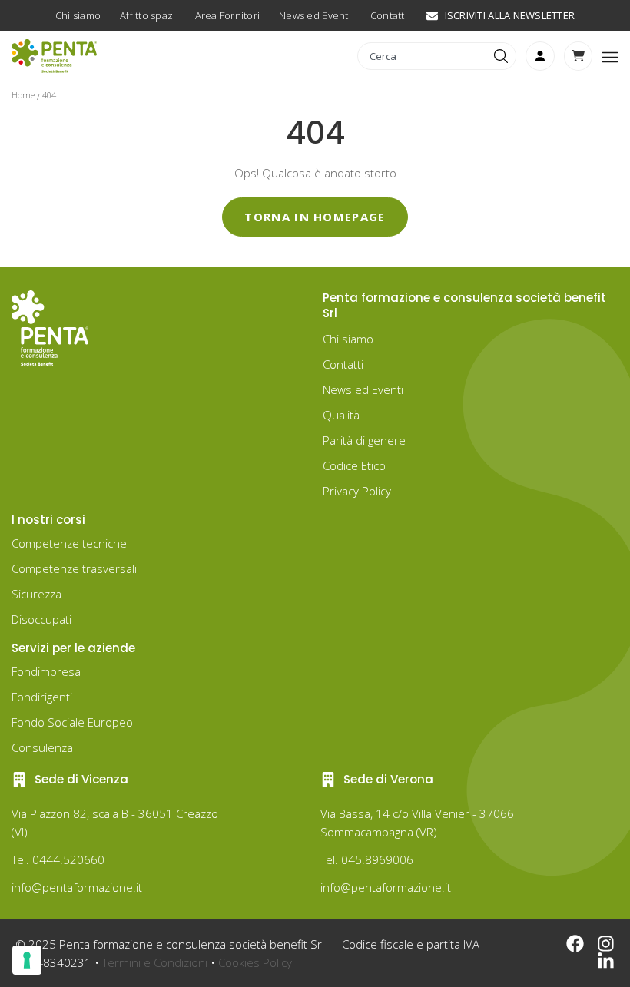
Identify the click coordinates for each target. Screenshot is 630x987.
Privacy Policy (357, 490)
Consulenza (42, 747)
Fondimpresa (46, 671)
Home (23, 95)
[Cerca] (503, 56)
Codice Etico (354, 465)
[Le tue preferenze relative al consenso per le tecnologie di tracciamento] (26, 960)
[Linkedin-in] (606, 961)
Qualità (341, 414)
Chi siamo (348, 338)
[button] (610, 56)
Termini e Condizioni (154, 962)
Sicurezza (36, 593)
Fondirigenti (42, 696)
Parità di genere (364, 440)
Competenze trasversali (74, 568)
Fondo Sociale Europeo (72, 722)
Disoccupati (41, 619)
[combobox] (424, 56)
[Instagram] (606, 943)
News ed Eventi (363, 389)
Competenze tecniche (69, 543)
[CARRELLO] (578, 55)
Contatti (343, 364)
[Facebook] (575, 943)
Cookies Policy (255, 962)
